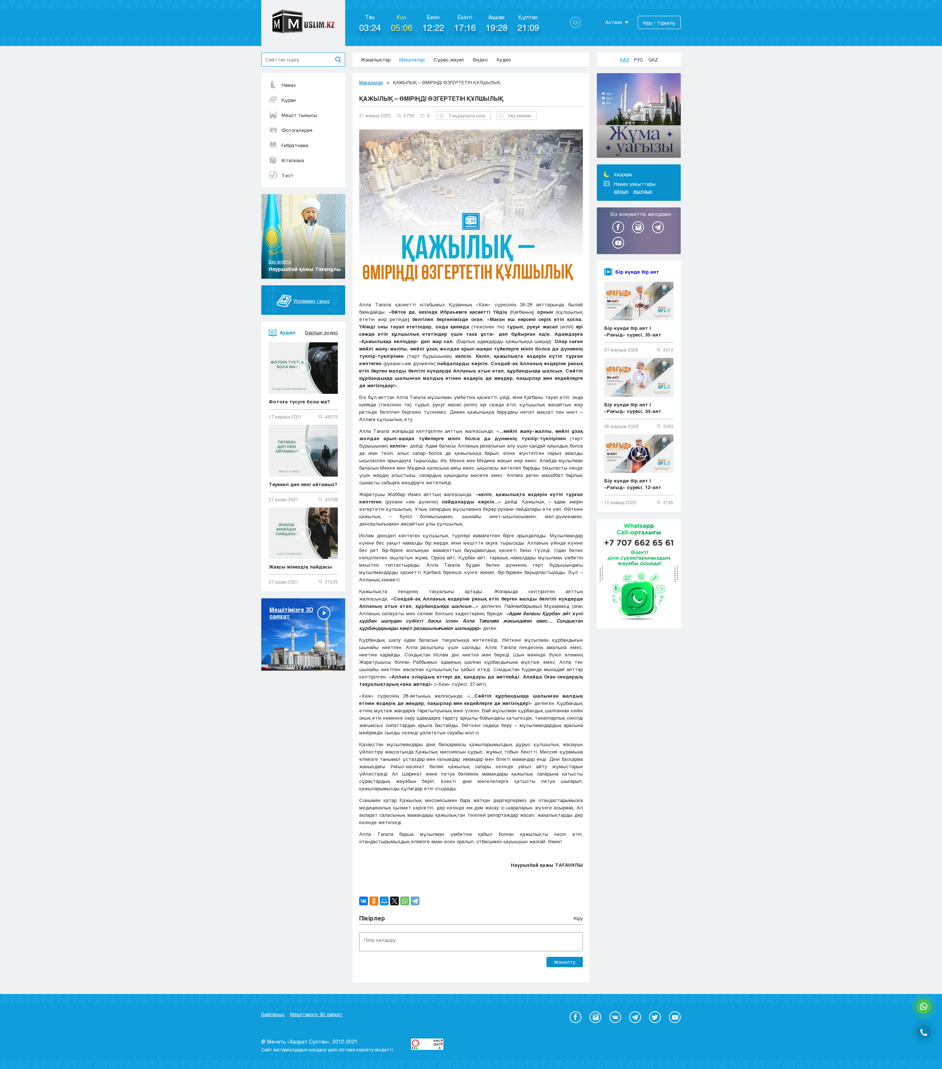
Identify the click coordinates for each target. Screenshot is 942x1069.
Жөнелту (565, 962)
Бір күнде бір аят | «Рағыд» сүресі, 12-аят (632, 484)
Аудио (503, 60)
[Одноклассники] (373, 901)
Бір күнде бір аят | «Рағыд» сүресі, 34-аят (632, 408)
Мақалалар (412, 60)
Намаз (288, 85)
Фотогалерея (296, 130)
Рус (638, 59)
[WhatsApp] (404, 901)
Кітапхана (292, 160)
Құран (288, 100)
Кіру (578, 918)
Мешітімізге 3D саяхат (316, 1014)
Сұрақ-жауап (448, 60)
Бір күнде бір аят (637, 272)
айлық (621, 191)
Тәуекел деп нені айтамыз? (303, 484)
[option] (639, 116)
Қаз (624, 59)
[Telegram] (415, 901)
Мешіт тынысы (299, 115)
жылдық (642, 191)
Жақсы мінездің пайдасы (300, 567)
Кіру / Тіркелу (659, 23)
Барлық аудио (321, 332)
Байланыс (272, 1014)
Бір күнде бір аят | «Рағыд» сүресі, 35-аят (632, 331)
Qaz (653, 59)
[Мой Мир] (384, 901)
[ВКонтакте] (363, 901)
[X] (394, 901)
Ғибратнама (294, 145)
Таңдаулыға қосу (466, 115)
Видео (480, 60)
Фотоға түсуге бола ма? (299, 402)
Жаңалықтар (375, 60)
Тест (287, 175)
